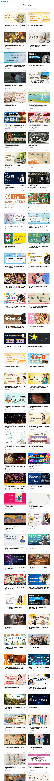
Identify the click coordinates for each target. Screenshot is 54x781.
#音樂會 (30, 511)
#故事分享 (7, 431)
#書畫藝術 (30, 732)
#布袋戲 (30, 371)
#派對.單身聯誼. (7, 290)
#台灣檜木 (30, 150)
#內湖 (6, 631)
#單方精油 (30, 451)
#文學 (30, 190)
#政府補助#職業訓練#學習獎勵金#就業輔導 (36, 471)
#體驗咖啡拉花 (7, 471)
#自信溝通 (30, 692)
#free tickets (7, 310)
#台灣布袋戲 (7, 50)
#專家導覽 (30, 210)
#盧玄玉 (6, 230)
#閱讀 (30, 110)
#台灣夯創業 (7, 551)
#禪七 (30, 90)
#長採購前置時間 (8, 70)
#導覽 (30, 30)
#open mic (7, 591)
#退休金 (6, 190)
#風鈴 (6, 772)
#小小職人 (7, 30)
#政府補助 (30, 270)
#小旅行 (30, 170)
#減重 (6, 391)
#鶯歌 (6, 371)
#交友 (30, 411)
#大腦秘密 (30, 431)
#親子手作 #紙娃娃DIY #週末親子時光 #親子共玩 (13, 732)
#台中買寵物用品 (31, 130)
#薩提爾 (6, 752)
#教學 (6, 150)
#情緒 (30, 772)
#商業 (30, 551)
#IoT (29, 672)
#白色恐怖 (30, 230)
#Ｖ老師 (30, 331)
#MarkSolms (7, 411)
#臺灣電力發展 (7, 270)
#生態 (6, 451)
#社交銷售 (7, 331)
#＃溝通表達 (7, 531)
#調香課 (30, 50)
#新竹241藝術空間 (8, 250)
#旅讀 (6, 672)
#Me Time (7, 170)
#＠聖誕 (6, 110)
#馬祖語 (6, 210)
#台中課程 (30, 591)
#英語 (30, 391)
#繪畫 (30, 290)
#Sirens (6, 90)
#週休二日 (7, 611)
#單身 (30, 571)
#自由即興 (30, 631)
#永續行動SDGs (8, 712)
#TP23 (30, 651)
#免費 (30, 752)
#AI (29, 70)
